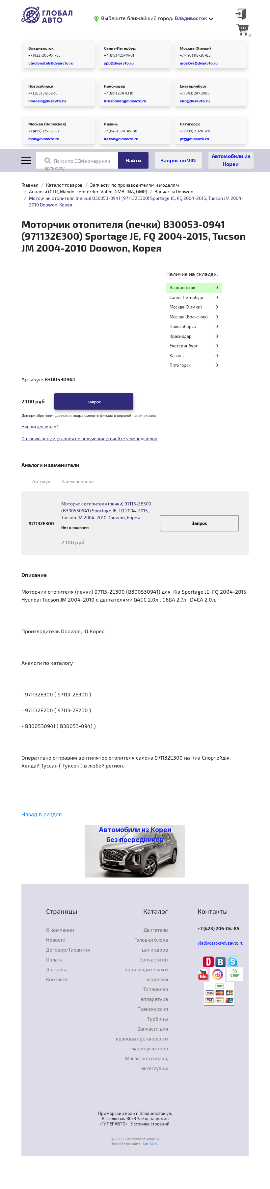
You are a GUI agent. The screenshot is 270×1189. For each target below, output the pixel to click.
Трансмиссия (153, 1009)
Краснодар (114, 86)
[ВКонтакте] (221, 961)
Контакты (57, 979)
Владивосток (41, 48)
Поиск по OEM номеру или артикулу (77, 164)
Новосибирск (40, 86)
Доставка (57, 969)
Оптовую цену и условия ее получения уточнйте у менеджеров (89, 438)
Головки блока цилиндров (151, 945)
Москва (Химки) (195, 48)
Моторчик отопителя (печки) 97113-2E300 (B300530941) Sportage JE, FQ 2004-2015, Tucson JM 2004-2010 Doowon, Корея (106, 510)
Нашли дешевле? (40, 426)
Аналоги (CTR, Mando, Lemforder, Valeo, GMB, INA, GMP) (88, 191)
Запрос (94, 401)
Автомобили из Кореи (231, 160)
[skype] (233, 961)
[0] (242, 29)
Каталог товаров (64, 185)
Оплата (54, 959)
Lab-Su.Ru (150, 1144)
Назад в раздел (41, 814)
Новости (56, 940)
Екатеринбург (193, 86)
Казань (111, 124)
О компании (60, 930)
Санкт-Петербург (120, 48)
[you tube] (204, 974)
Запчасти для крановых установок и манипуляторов (142, 1038)
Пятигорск (190, 124)
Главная (30, 185)
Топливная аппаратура (154, 994)
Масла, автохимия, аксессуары (146, 1063)
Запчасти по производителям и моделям (134, 185)
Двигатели (156, 930)
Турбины (157, 1019)
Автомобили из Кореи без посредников (135, 835)
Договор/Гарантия (68, 950)
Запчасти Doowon (174, 191)
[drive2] (209, 961)
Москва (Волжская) (47, 124)
